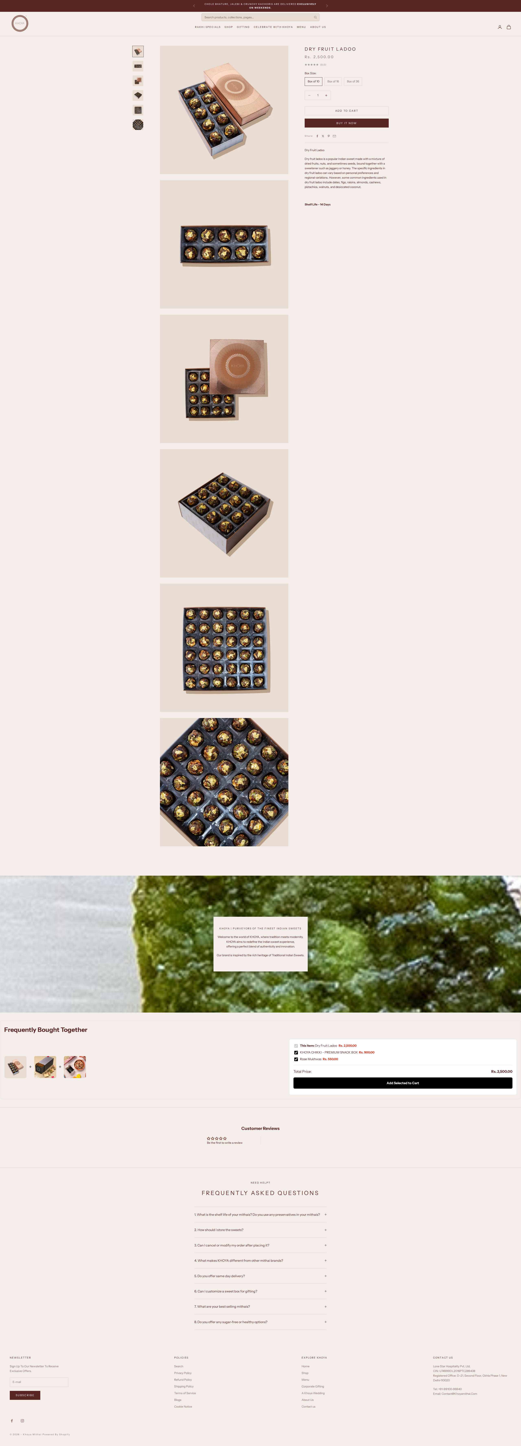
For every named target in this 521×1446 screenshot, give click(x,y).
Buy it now (346, 123)
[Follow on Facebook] (12, 1421)
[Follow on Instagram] (22, 1421)
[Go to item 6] (138, 124)
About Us (318, 26)
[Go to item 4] (138, 95)
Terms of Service (185, 1393)
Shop (228, 26)
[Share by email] (334, 136)
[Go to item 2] (138, 66)
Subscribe (25, 1395)
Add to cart (346, 110)
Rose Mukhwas (319, 1059)
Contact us (308, 1406)
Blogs (177, 1400)
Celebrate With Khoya (273, 26)
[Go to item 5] (138, 110)
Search (178, 1366)
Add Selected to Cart (403, 1083)
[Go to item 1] (138, 51)
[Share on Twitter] (323, 136)
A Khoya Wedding (313, 1393)
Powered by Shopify (56, 1434)
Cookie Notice (183, 1406)
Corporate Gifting (313, 1386)
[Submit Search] (315, 17)
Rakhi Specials (208, 26)
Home (306, 1366)
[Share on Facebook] (317, 136)
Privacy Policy (183, 1373)
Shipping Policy (184, 1386)
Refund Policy (183, 1380)
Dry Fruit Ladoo (328, 1046)
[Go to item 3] (138, 80)
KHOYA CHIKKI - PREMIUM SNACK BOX (337, 1052)
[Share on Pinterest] (328, 136)
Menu (301, 26)
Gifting (243, 26)
